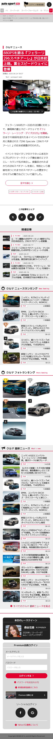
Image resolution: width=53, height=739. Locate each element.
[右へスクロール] (51, 10)
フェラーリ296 (39, 192)
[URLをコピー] (40, 217)
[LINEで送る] (31, 217)
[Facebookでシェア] (22, 217)
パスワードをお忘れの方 (28, 682)
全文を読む (25, 183)
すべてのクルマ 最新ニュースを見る (31, 606)
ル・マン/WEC (46, 10)
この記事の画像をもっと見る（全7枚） (25, 111)
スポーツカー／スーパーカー (20, 192)
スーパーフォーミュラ (29, 10)
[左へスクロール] (2, 10)
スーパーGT (14, 10)
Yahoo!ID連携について (28, 725)
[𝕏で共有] (13, 217)
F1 (7, 10)
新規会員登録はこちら (28, 687)
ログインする (25, 675)
